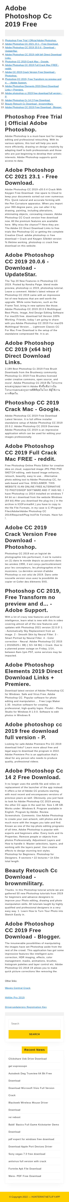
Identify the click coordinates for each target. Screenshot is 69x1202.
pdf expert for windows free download (31, 1139)
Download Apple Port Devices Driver (30, 1146)
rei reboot (14, 1117)
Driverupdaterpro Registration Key (26, 1007)
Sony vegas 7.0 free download (27, 1154)
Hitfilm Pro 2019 (15, 997)
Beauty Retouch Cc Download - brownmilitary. (29, 103)
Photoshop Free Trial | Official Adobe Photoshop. (31, 40)
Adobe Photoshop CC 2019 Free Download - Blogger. (33, 107)
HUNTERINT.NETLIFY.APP (45, 1196)
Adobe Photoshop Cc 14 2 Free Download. (27, 100)
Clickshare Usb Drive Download (28, 1058)
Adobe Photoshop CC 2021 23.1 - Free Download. (31, 44)
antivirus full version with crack (27, 1161)
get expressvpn (18, 1066)
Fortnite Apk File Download (25, 1168)
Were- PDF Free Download (25, 1176)
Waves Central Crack (17, 988)
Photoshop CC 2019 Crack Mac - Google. (27, 61)
